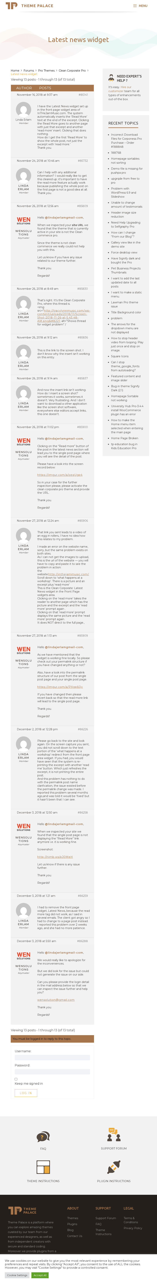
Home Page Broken (124, 438)
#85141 (83, 95)
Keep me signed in (29, 1083)
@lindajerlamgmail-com (64, 217)
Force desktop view (124, 252)
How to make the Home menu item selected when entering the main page (127, 426)
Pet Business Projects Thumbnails (126, 270)
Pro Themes (46, 70)
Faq (43, 1148)
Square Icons (119, 356)
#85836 (83, 337)
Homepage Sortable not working (124, 398)
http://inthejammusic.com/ (68, 574)
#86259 (83, 896)
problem (116, 318)
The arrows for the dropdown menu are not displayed (124, 328)
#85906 (83, 520)
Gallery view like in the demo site (126, 244)
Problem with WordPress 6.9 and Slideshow (123, 192)
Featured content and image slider (126, 378)
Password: (22, 1065)
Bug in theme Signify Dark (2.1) (125, 388)
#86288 (82, 941)
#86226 (83, 729)
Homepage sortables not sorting (125, 160)
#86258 (83, 812)
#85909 (82, 635)
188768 (116, 152)
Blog (70, 1230)
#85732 (83, 161)
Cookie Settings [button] (17, 1275)
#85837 (83, 378)
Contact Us (74, 1236)
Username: (23, 1051)
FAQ (98, 1224)
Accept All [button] (40, 1275)
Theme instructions (43, 1181)
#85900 (82, 427)
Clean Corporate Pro (72, 70)
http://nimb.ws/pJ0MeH (55, 857)
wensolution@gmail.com (56, 1000)
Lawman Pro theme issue (124, 304)
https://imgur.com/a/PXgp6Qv (60, 687)
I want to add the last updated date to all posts (125, 282)
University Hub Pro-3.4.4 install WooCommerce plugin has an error (127, 410)
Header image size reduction (123, 214)
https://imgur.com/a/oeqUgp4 (60, 475)
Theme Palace (37, 5)
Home (15, 70)
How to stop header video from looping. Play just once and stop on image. (127, 344)
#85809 (82, 206)
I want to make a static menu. (126, 294)
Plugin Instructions (114, 1181)
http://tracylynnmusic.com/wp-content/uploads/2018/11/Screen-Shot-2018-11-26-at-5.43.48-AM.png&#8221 (63, 316)
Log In (26, 1093)
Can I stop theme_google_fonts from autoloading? (125, 366)
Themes (72, 1218)
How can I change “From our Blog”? (123, 234)
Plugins (72, 1224)
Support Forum (114, 1148)
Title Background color (126, 312)
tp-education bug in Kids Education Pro (124, 446)
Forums (29, 70)
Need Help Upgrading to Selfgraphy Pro (125, 224)
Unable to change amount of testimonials (126, 204)
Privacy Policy (133, 1228)
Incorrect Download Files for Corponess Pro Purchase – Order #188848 (126, 141)
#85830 (82, 288)
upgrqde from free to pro (125, 180)
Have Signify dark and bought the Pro (125, 260)
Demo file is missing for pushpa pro (127, 170)
